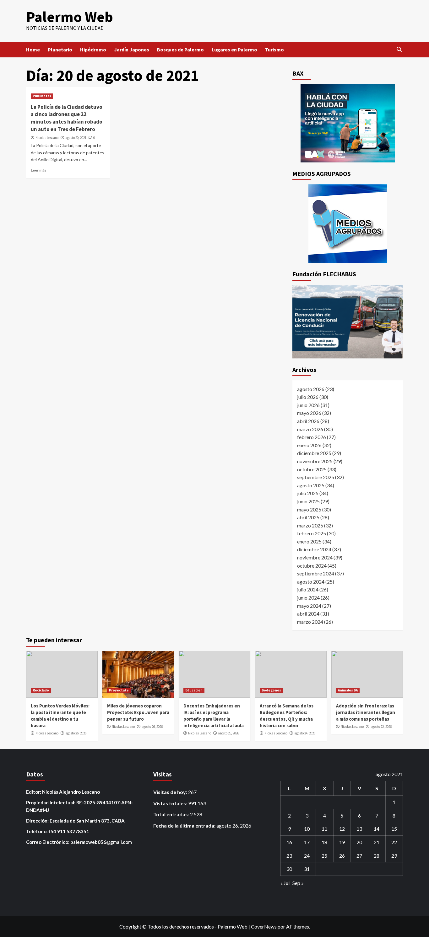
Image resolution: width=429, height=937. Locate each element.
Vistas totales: (170, 803)
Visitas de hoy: (170, 792)
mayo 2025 (309, 509)
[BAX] (347, 123)
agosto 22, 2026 (381, 726)
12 (342, 829)
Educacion (194, 690)
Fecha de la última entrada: (184, 825)
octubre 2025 (312, 469)
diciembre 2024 (314, 549)
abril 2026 (308, 421)
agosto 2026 (310, 389)
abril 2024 (308, 614)
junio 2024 (308, 598)
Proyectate (119, 690)
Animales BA (348, 690)
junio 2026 (308, 405)
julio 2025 (307, 493)
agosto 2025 (310, 485)
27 (359, 856)
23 (289, 856)
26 (342, 856)
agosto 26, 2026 (75, 733)
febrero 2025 (311, 533)
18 (324, 842)
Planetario (60, 49)
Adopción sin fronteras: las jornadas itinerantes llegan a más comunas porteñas (365, 712)
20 (359, 842)
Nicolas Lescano (46, 137)
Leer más (38, 170)
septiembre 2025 (315, 477)
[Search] (399, 49)
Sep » (298, 883)
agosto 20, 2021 (75, 137)
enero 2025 (309, 541)
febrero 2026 (311, 437)
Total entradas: (171, 814)
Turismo (274, 49)
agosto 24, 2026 (304, 733)
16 (289, 842)
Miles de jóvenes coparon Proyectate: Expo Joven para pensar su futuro (138, 712)
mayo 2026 (309, 413)
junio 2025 (308, 501)
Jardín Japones (131, 49)
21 (376, 842)
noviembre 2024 (315, 557)
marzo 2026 (310, 429)
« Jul (285, 883)
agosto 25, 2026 (228, 733)
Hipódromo (93, 49)
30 (289, 869)
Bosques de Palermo (180, 49)
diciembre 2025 (314, 453)
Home (33, 49)
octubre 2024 (312, 566)
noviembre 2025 (315, 461)
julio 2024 (307, 589)
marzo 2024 (310, 622)
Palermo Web (69, 17)
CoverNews (264, 926)
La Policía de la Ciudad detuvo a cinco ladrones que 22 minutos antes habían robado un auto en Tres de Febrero (66, 118)
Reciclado (41, 690)
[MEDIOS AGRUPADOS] (347, 223)
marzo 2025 (310, 525)
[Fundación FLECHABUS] (347, 321)
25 (324, 856)
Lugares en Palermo (234, 49)
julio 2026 (307, 397)
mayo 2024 (309, 606)
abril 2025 (308, 517)
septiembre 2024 (315, 573)
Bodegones (271, 690)
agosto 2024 (310, 582)
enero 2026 (309, 445)
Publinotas (42, 96)
